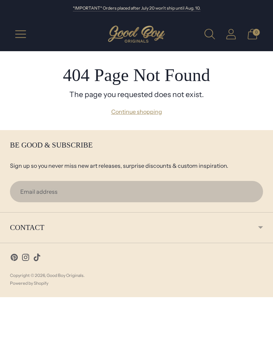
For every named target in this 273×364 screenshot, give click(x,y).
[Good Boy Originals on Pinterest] (14, 258)
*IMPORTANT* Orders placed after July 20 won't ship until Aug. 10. (136, 8)
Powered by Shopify (29, 283)
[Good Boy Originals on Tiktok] (37, 258)
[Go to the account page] (231, 34)
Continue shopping (136, 111)
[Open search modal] (210, 34)
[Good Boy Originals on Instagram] (25, 258)
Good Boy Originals (65, 275)
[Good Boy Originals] (136, 34)
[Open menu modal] (21, 34)
